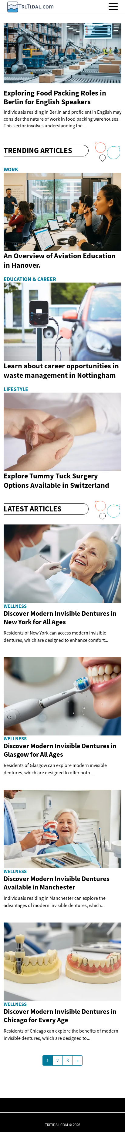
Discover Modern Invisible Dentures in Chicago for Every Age (60, 1015)
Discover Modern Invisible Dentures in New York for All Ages (60, 617)
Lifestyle (16, 389)
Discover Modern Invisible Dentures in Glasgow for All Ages (60, 750)
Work (11, 169)
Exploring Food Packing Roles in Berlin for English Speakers (55, 97)
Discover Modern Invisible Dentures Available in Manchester (57, 882)
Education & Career (30, 279)
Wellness (15, 606)
